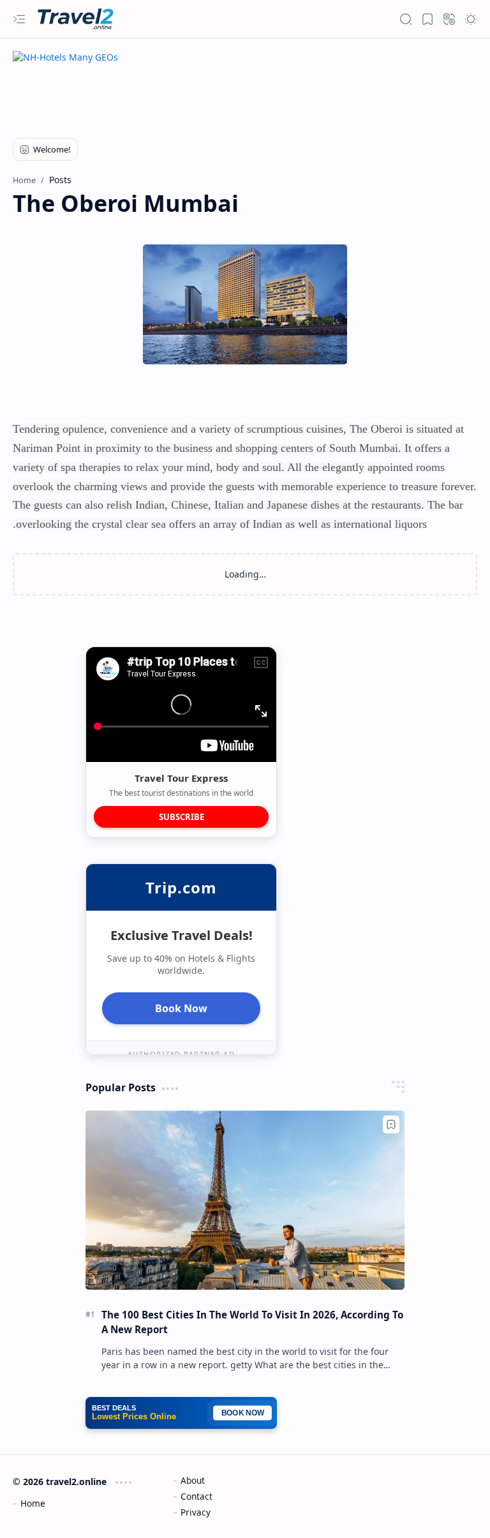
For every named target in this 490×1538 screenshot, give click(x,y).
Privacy (196, 1512)
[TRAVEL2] (77, 19)
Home (32, 1503)
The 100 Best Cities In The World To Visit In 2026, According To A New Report (252, 1322)
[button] (19, 19)
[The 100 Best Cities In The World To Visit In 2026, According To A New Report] (245, 1200)
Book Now (181, 1008)
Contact (196, 1496)
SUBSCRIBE (181, 817)
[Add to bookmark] (391, 1124)
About (193, 1480)
